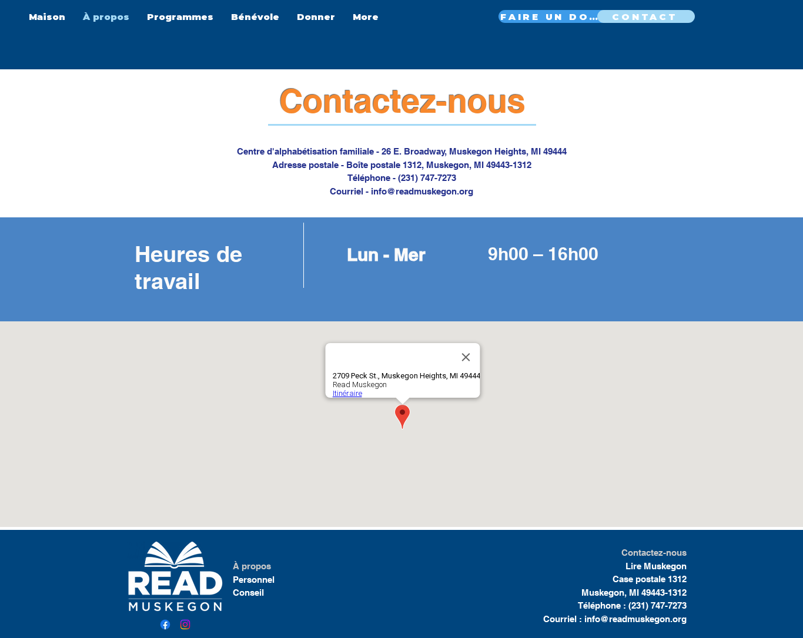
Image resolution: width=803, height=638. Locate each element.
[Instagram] (185, 624)
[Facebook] (165, 624)
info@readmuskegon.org (422, 191)
